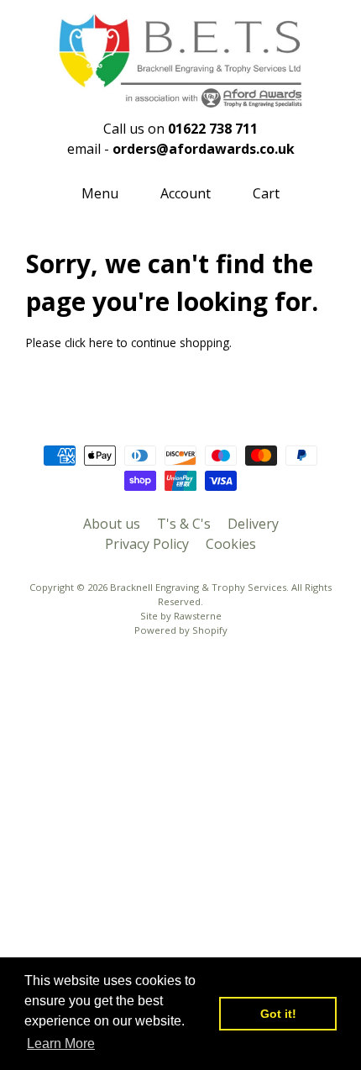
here (101, 343)
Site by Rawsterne (181, 615)
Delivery (253, 523)
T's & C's (184, 523)
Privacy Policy (147, 544)
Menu (99, 193)
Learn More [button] (61, 1043)
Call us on (180, 128)
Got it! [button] (278, 1013)
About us (111, 523)
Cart (266, 193)
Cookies (231, 544)
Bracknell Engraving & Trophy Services (198, 587)
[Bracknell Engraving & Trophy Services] (180, 100)
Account (185, 193)
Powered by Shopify (181, 630)
